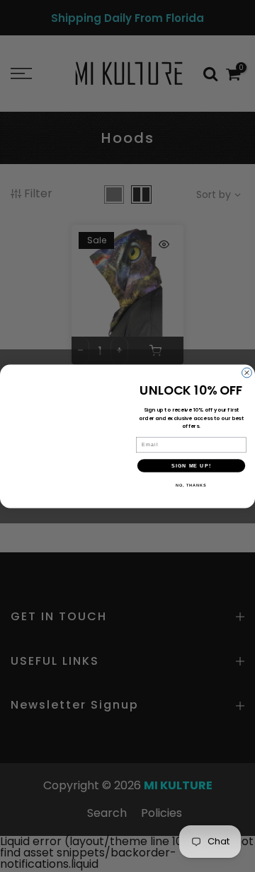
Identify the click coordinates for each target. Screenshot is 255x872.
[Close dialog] (247, 373)
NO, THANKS (191, 485)
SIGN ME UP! (191, 465)
